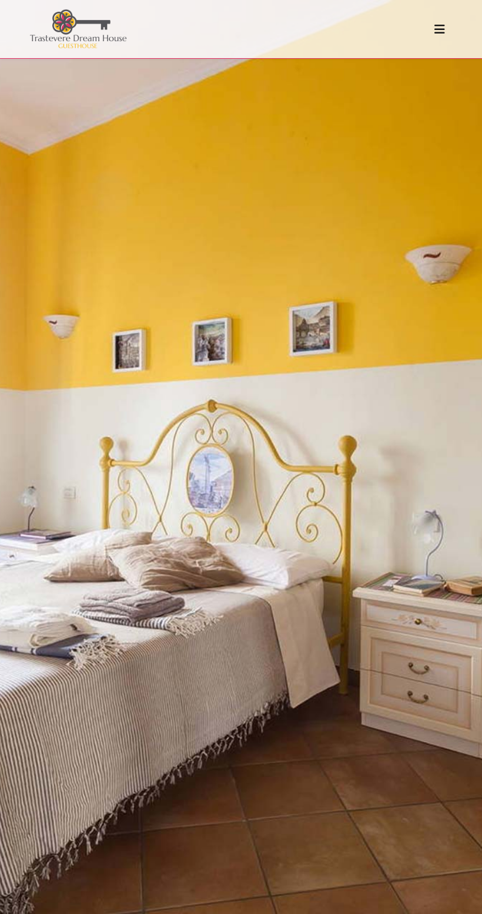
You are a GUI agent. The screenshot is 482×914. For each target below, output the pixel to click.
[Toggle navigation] (440, 29)
